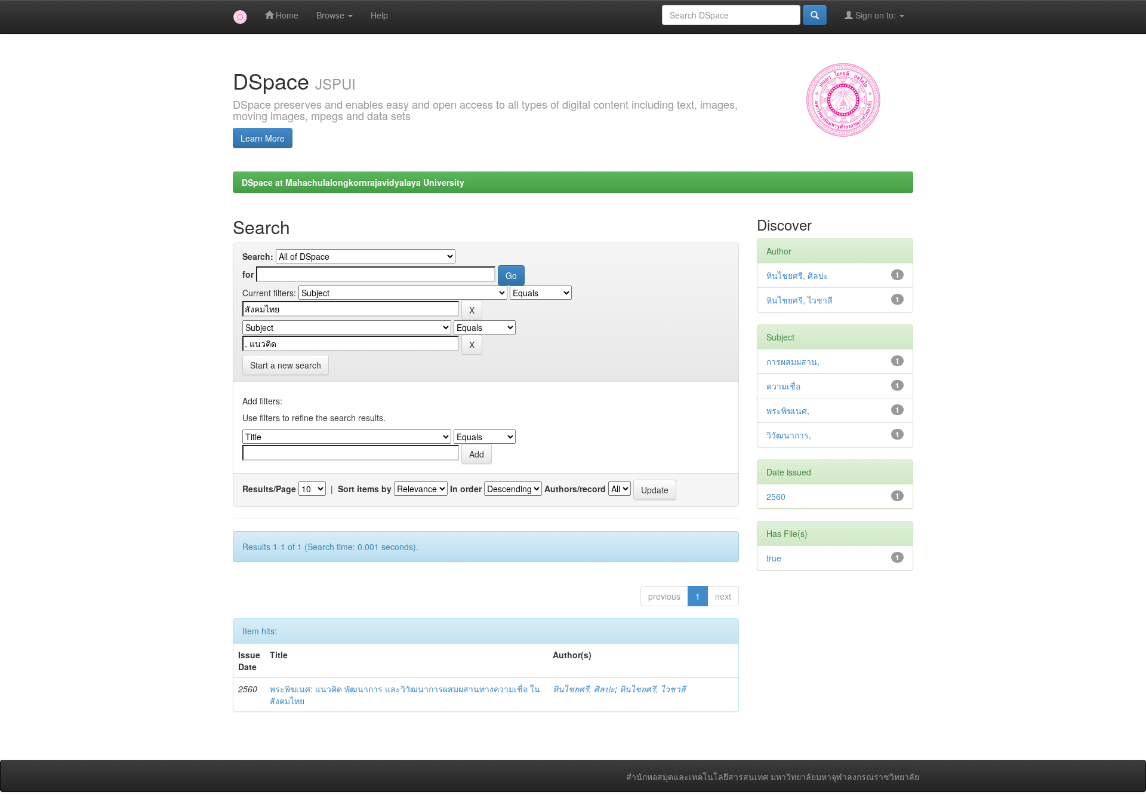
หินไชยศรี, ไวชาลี (653, 689)
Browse (331, 15)
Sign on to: (875, 15)
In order (466, 489)
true (773, 558)
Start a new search (285, 365)
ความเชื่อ (783, 386)
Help (379, 15)
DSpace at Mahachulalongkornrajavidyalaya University (353, 182)
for (248, 274)
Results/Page (269, 489)
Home (285, 15)
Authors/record (575, 489)
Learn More (263, 138)
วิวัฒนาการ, (788, 435)
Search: (257, 256)
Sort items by (365, 489)
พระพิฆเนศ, (787, 410)
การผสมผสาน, (793, 361)
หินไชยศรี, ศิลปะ (584, 689)
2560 (775, 496)
